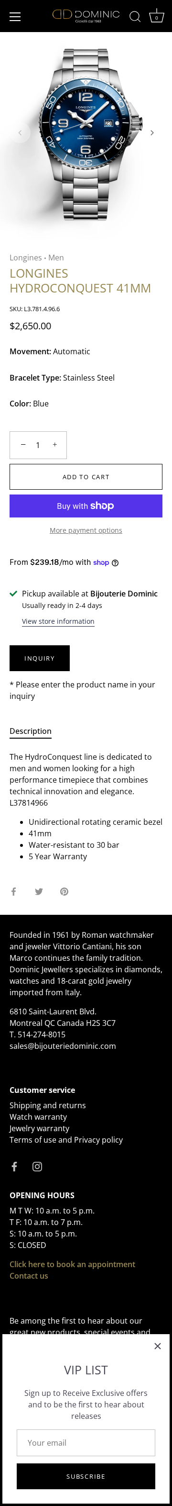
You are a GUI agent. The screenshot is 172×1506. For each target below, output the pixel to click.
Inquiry (39, 658)
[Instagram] (37, 1165)
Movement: (30, 351)
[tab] (35, 731)
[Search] (135, 18)
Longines (26, 257)
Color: (20, 403)
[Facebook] (14, 1165)
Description (31, 731)
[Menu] (15, 16)
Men (56, 257)
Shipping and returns (48, 1105)
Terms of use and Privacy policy (66, 1140)
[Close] (157, 1346)
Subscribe (85, 1476)
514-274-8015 (41, 1034)
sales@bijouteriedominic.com (63, 1046)
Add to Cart (86, 476)
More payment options (86, 530)
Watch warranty (38, 1117)
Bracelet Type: (35, 377)
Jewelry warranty (39, 1128)
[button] (20, 132)
